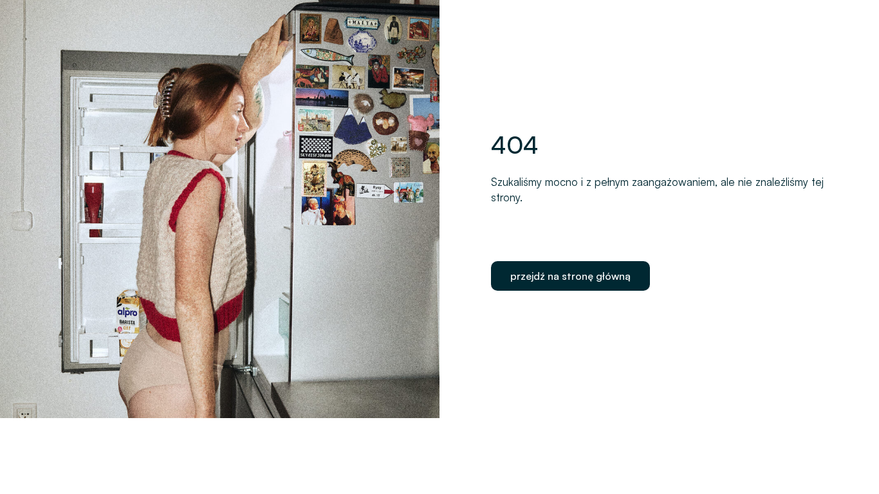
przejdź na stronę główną (570, 276)
